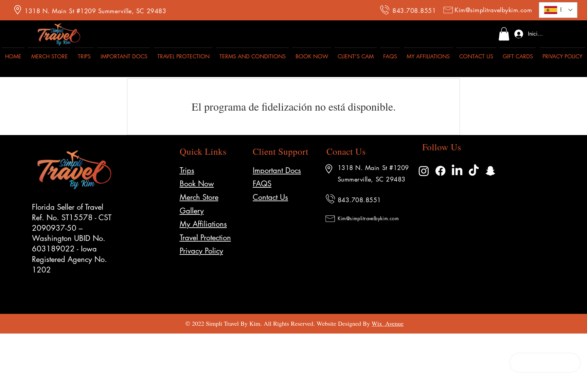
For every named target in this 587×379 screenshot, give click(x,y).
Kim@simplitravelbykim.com (493, 10)
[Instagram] (423, 170)
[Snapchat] (490, 170)
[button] (504, 33)
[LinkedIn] (457, 170)
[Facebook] (440, 170)
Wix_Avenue (388, 323)
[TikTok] (473, 170)
